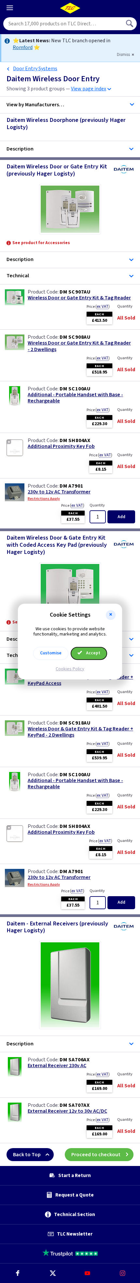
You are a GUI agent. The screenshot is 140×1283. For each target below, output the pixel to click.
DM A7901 (71, 486)
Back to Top (27, 1154)
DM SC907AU (75, 291)
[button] (111, 615)
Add (121, 517)
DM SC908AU (75, 337)
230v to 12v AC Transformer (59, 492)
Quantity (125, 306)
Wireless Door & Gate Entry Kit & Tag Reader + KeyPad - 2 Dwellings (80, 732)
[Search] (130, 23)
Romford (23, 47)
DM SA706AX (75, 1059)
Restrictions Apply (44, 499)
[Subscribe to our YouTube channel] (87, 1273)
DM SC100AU (75, 388)
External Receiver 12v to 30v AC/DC (67, 1111)
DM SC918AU (75, 723)
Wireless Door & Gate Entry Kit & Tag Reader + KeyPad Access (80, 680)
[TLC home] (70, 8)
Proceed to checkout (95, 1154)
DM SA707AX (75, 1105)
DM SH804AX (75, 440)
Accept (92, 653)
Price (98, 306)
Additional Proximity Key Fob (61, 446)
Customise (51, 653)
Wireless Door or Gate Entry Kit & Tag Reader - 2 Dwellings (79, 346)
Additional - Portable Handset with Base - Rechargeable (75, 398)
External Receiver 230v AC (57, 1066)
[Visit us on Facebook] (17, 1273)
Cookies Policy (70, 669)
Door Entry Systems (35, 68)
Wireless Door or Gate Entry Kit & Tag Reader (79, 298)
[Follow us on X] (52, 1273)
